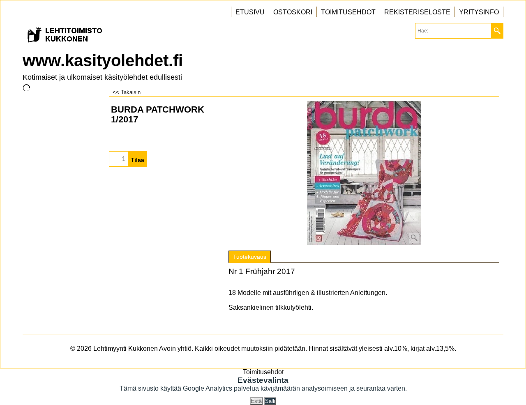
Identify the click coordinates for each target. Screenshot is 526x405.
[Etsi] (497, 30)
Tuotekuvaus (249, 256)
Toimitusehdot (263, 371)
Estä (256, 401)
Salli (270, 401)
